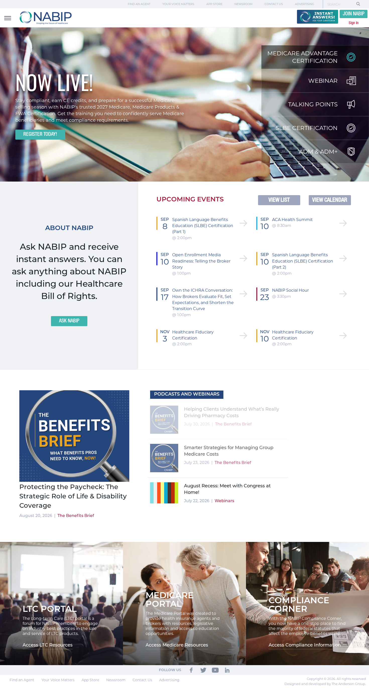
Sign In (353, 23)
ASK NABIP (69, 321)
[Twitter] (203, 670)
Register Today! (40, 135)
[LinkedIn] (227, 670)
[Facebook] (191, 670)
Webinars (224, 424)
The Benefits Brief (75, 516)
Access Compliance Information (305, 645)
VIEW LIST (279, 200)
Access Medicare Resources (177, 645)
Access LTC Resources (48, 645)
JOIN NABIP (353, 14)
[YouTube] (215, 670)
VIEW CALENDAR (329, 200)
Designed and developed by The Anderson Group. (325, 684)
